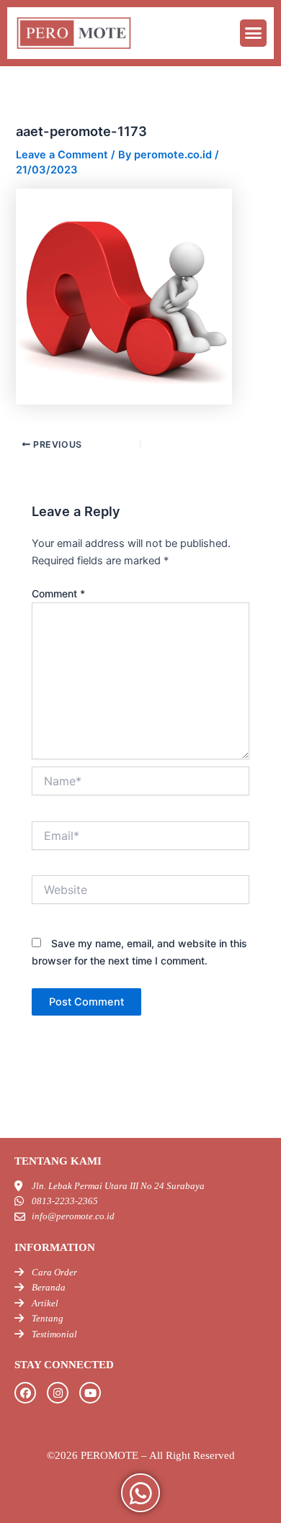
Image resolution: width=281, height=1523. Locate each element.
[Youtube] (90, 1393)
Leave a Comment (62, 154)
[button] (253, 33)
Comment (58, 593)
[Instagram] (57, 1393)
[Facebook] (25, 1393)
